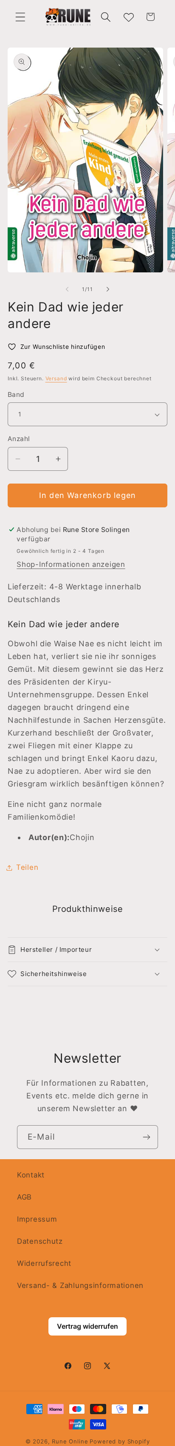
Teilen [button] (27, 867)
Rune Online (70, 1441)
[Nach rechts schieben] (108, 289)
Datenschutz (40, 1241)
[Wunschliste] (128, 17)
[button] (20, 17)
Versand (56, 378)
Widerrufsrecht (44, 1263)
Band (16, 395)
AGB (24, 1197)
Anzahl (19, 439)
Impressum (37, 1219)
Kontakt (31, 1175)
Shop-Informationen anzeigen (71, 564)
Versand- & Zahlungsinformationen (80, 1285)
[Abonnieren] (146, 1137)
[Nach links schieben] (67, 289)
